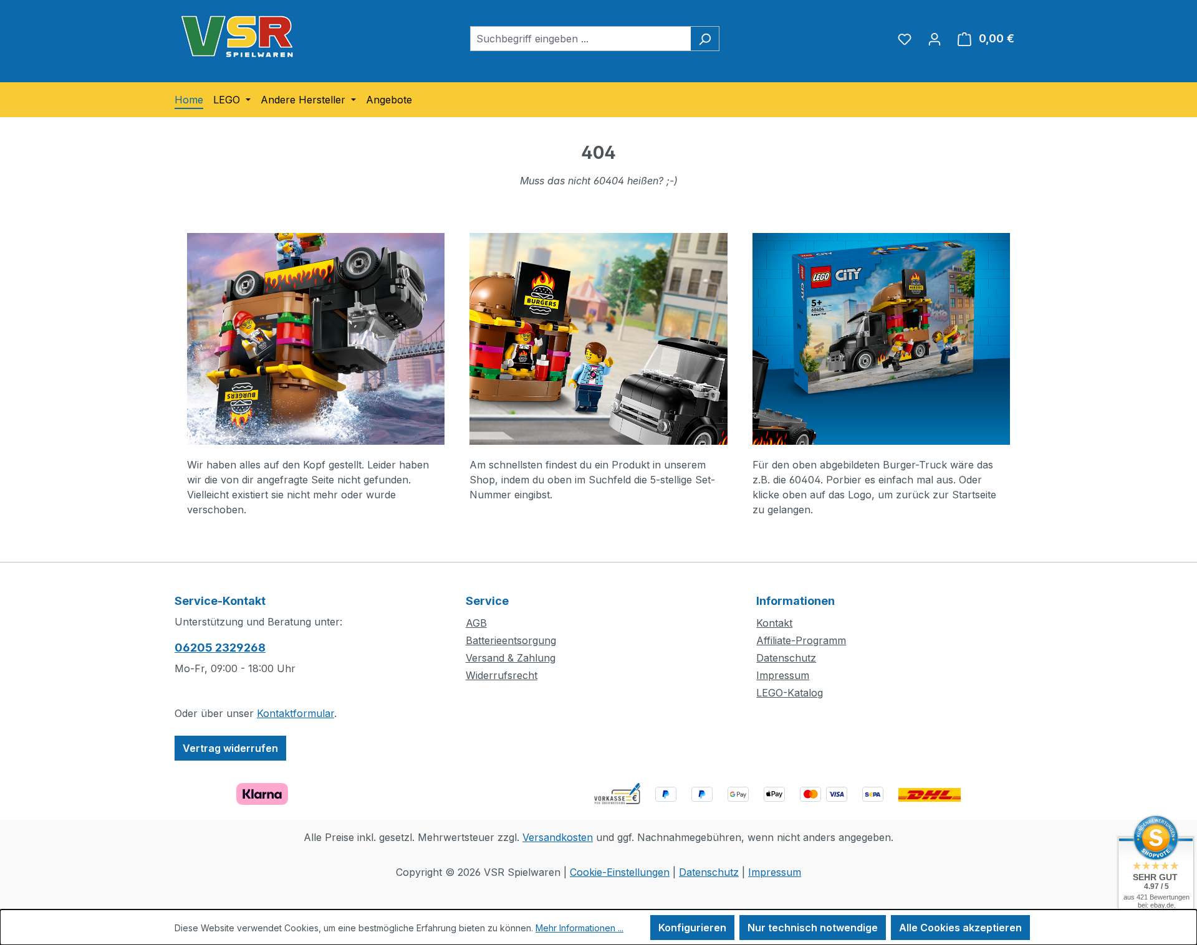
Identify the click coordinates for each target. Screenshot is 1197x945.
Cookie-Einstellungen (620, 872)
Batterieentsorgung (511, 640)
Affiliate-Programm (801, 640)
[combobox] (580, 38)
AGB (476, 623)
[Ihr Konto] (934, 38)
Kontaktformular (295, 713)
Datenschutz (786, 658)
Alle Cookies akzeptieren (960, 927)
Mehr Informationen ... (579, 928)
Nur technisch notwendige (813, 927)
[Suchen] (704, 38)
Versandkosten (557, 837)
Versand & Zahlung (510, 658)
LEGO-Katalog (789, 692)
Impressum (782, 675)
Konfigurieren (692, 927)
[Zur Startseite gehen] (237, 36)
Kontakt (774, 623)
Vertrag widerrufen (230, 748)
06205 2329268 (220, 647)
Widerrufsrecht (501, 675)
